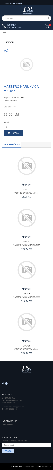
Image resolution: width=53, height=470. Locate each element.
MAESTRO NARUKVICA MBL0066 (26, 297)
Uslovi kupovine (7, 425)
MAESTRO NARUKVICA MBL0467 (26, 245)
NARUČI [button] (28, 185)
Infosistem (47, 466)
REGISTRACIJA (16, 3)
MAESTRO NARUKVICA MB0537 (26, 349)
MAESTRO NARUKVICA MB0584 (26, 193)
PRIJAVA (5, 3)
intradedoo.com (28, 466)
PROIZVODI (9, 42)
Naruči (6, 122)
